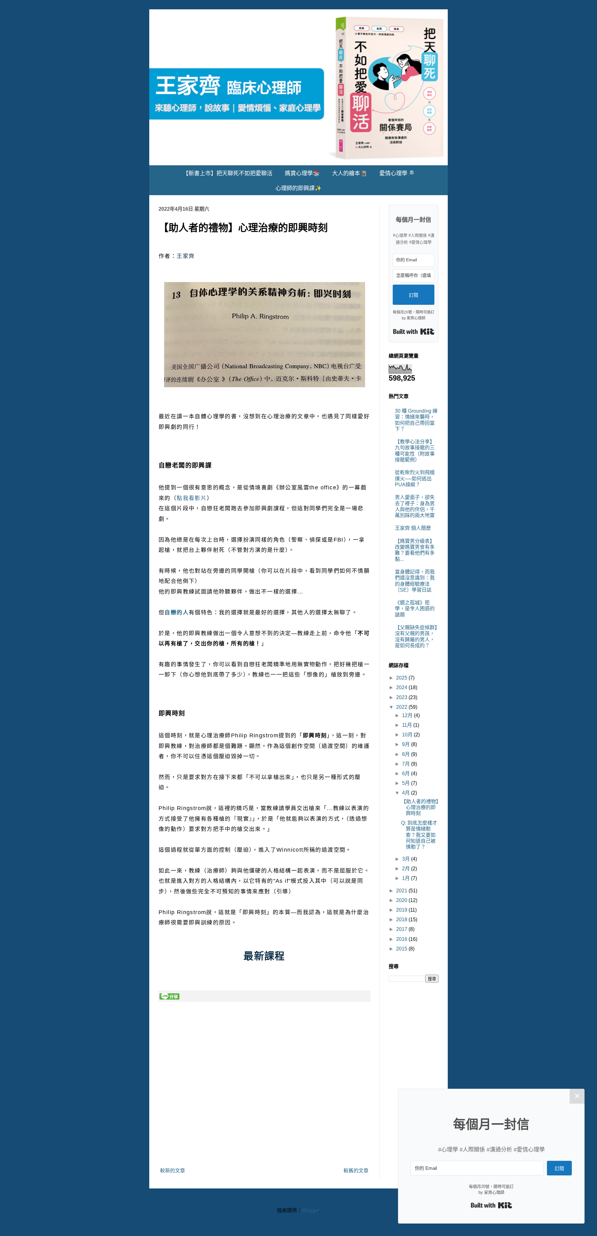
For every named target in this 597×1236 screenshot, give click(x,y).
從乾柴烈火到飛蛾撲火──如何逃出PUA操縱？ (415, 478)
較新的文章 (172, 1170)
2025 (402, 677)
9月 (406, 744)
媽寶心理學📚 (302, 173)
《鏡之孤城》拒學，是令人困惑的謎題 (415, 608)
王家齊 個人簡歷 (413, 528)
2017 (402, 929)
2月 (406, 868)
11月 (407, 725)
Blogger (310, 1210)
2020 (402, 900)
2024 (402, 687)
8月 (406, 754)
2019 (402, 910)
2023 (402, 697)
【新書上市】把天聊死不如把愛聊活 (227, 173)
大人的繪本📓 (349, 173)
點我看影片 (192, 498)
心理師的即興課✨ (298, 188)
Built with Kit (413, 331)
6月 (406, 773)
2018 (402, 919)
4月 (406, 792)
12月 (408, 715)
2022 (402, 707)
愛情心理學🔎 (396, 173)
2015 (402, 948)
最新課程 (264, 956)
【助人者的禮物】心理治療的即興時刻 (419, 807)
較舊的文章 (356, 1170)
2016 (402, 939)
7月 (406, 764)
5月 (406, 783)
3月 (406, 859)
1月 (406, 878)
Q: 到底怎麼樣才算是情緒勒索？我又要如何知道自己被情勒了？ (419, 834)
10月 (408, 734)
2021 (402, 890)
